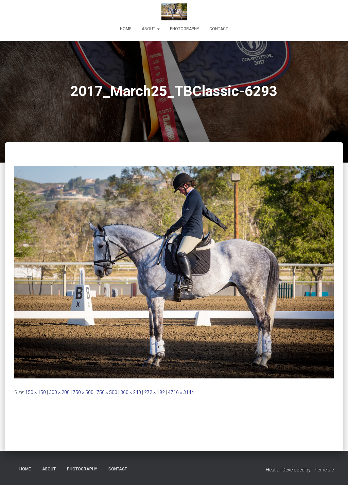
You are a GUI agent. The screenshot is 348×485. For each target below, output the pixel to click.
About (149, 28)
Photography (184, 28)
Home (126, 28)
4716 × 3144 (181, 392)
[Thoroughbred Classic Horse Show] (174, 11)
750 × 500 (83, 392)
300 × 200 (59, 392)
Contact (218, 28)
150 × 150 (35, 392)
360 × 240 (130, 392)
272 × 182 (154, 392)
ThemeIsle (323, 469)
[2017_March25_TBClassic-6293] (174, 272)
